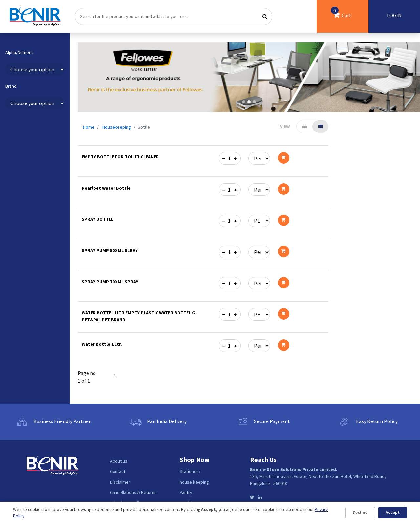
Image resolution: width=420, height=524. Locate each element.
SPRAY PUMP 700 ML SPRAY (110, 282)
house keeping (194, 482)
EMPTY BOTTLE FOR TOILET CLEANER (120, 157)
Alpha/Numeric (19, 52)
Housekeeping (116, 127)
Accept (393, 512)
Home (88, 127)
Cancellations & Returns (133, 492)
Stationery (190, 471)
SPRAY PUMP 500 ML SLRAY (110, 250)
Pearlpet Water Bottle (106, 188)
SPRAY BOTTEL (97, 219)
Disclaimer (120, 482)
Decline (360, 512)
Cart (342, 13)
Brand (11, 86)
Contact (117, 471)
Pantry (186, 492)
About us (118, 461)
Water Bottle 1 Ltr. (102, 344)
